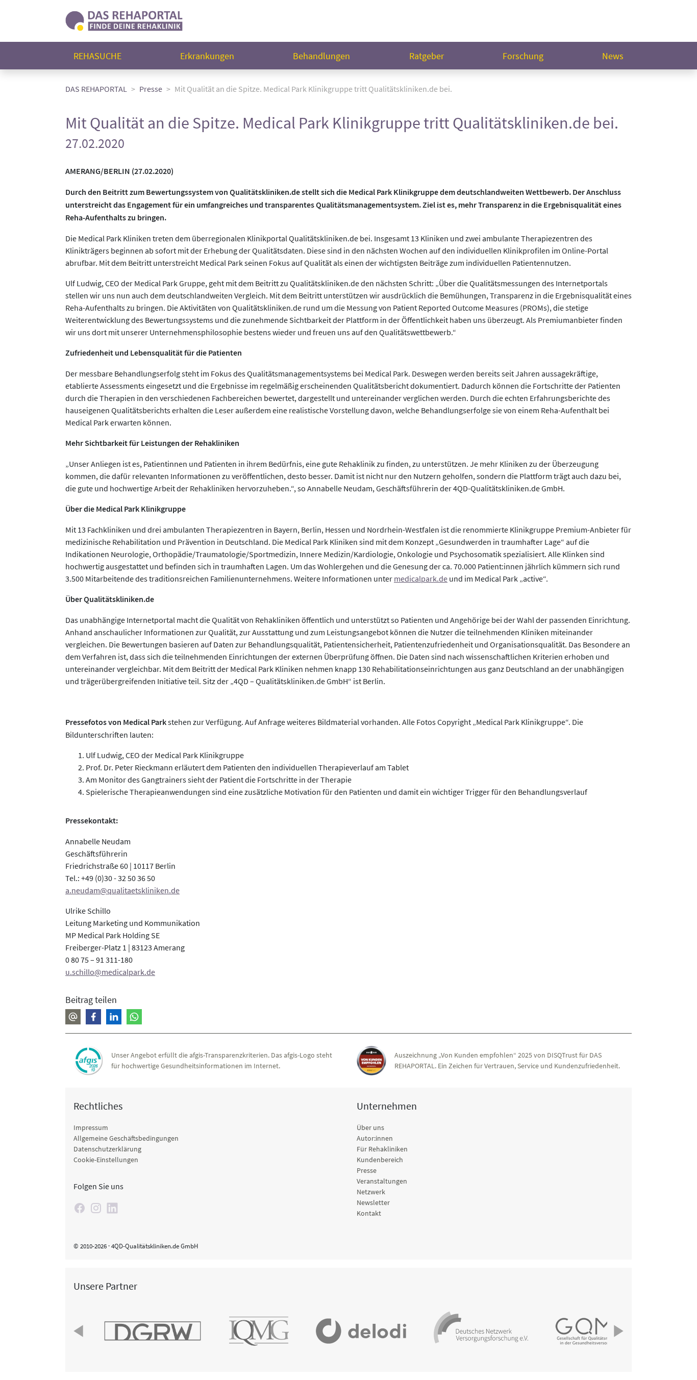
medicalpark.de (420, 578)
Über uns (370, 1127)
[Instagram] (96, 1208)
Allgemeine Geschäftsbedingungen (126, 1138)
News (613, 56)
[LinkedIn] (112, 1208)
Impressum (90, 1127)
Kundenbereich (380, 1159)
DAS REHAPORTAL (96, 89)
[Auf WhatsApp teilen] (134, 1016)
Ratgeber (426, 56)
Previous (79, 1331)
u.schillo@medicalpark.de (110, 972)
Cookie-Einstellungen (105, 1159)
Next (617, 1331)
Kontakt (369, 1213)
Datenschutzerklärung (107, 1148)
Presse (150, 89)
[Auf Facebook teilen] (93, 1016)
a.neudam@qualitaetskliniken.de (122, 890)
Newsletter (373, 1202)
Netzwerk (371, 1191)
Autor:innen (375, 1138)
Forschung (523, 56)
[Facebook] (79, 1208)
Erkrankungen (207, 56)
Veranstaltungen (382, 1181)
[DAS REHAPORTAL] (124, 20)
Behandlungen (321, 56)
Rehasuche (97, 56)
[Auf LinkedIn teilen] (113, 1016)
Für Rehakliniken (382, 1148)
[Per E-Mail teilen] (73, 1016)
